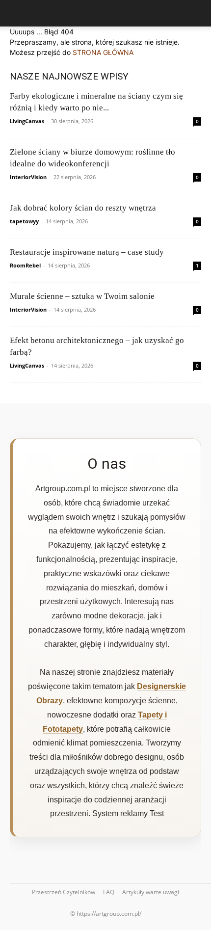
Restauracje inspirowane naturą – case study (87, 252)
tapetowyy (24, 221)
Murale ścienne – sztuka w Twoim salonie (82, 296)
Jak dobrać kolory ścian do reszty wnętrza (83, 208)
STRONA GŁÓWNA (103, 52)
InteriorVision (28, 177)
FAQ (108, 892)
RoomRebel (25, 265)
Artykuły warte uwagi (150, 892)
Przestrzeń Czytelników (63, 892)
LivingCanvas (27, 121)
